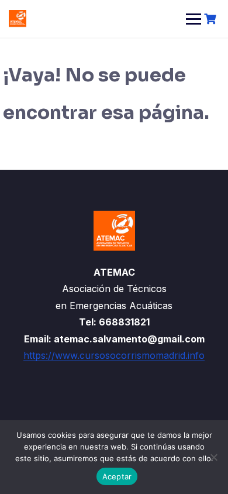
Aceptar (117, 476)
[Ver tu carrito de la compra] (211, 19)
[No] (213, 457)
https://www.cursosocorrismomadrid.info (114, 355)
